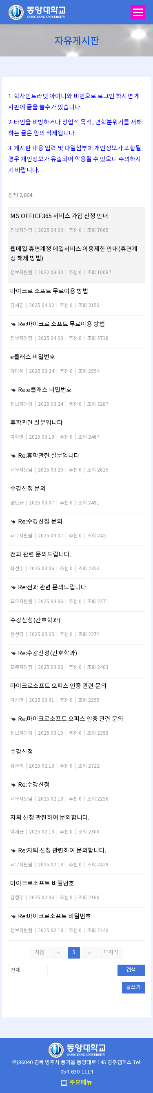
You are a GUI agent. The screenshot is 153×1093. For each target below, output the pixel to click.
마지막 (111, 953)
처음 (39, 953)
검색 (131, 970)
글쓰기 (133, 988)
